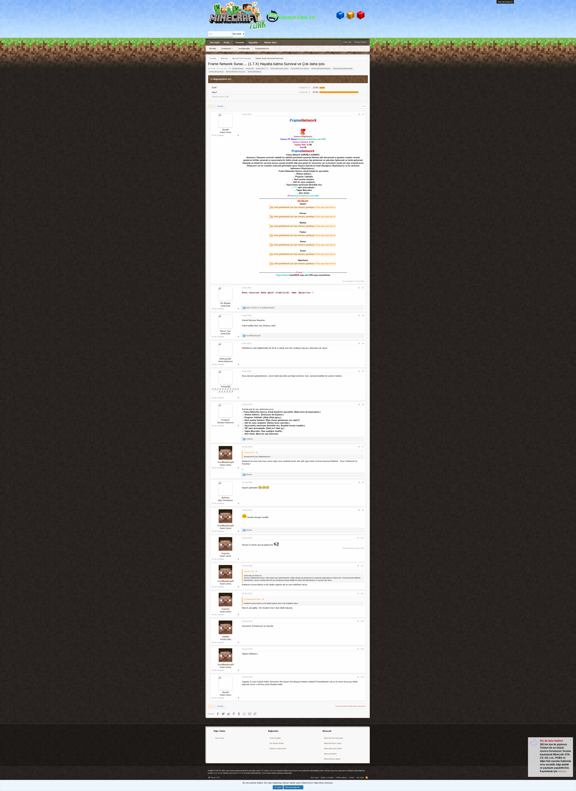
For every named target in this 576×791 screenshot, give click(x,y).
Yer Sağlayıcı (266, 770)
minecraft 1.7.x (262, 69)
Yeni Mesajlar (244, 49)
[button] (232, 42)
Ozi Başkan (225, 303)
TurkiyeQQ (225, 386)
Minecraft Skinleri (330, 754)
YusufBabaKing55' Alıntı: (252, 599)
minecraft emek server (279, 69)
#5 (363, 371)
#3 (363, 315)
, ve (260, 308)
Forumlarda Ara (262, 49)
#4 (363, 343)
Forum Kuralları (275, 738)
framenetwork (237, 69)
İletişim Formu (238, 773)
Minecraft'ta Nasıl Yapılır (333, 748)
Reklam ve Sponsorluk (278, 748)
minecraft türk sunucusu (235, 72)
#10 (362, 538)
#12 (362, 593)
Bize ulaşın (315, 777)
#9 (363, 510)
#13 (362, 621)
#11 (362, 566)
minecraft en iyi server (300, 69)
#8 (363, 482)
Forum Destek (217, 773)
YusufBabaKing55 (225, 462)
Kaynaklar (253, 42)
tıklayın (562, 771)
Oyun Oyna (219, 738)
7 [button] (304, 92)
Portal (226, 42)
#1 (363, 114)
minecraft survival (216, 72)
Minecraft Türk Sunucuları (333, 738)
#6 (363, 404)
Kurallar (212, 49)
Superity (225, 553)
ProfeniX (225, 420)
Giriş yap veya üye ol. (326, 207)
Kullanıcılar (226, 49)
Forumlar (240, 42)
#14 (362, 649)
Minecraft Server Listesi (332, 743)
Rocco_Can (225, 331)
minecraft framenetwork (320, 69)
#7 (363, 447)
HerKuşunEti (225, 359)
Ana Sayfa (214, 42)
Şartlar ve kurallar (327, 777)
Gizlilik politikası (341, 777)
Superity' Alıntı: (249, 571)
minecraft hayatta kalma (342, 69)
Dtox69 (212, 68)
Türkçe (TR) (215, 777)
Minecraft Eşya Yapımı (332, 759)
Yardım (351, 777)
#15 (362, 677)
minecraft (250, 69)
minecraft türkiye (254, 72)
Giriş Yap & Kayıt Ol (505, 2)
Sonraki (220, 106)
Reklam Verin (270, 42)
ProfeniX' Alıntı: (249, 452)
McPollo (225, 498)
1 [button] (304, 87)
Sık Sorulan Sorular (277, 743)
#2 (363, 288)
